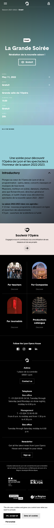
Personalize (10, 521)
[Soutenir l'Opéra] (27, 248)
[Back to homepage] (27, 3)
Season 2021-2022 (9, 10)
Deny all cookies (31, 515)
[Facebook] (17, 349)
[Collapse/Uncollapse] (49, 173)
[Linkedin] (36, 349)
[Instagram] (23, 349)
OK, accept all (12, 515)
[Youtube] (30, 349)
